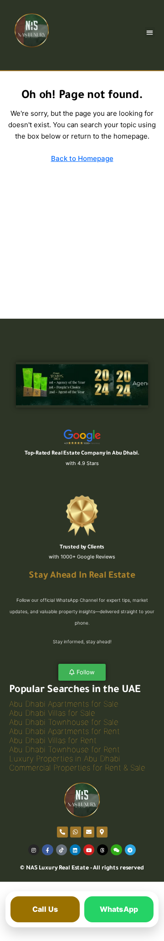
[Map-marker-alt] (102, 832)
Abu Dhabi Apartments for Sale (63, 703)
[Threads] (102, 849)
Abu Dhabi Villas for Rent (53, 740)
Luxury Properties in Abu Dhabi (64, 758)
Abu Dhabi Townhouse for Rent (64, 749)
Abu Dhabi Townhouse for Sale (63, 722)
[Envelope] (88, 832)
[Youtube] (88, 849)
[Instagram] (33, 849)
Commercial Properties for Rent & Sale (77, 767)
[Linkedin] (75, 849)
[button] (150, 32)
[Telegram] (130, 849)
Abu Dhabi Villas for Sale (52, 713)
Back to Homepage (82, 158)
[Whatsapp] (75, 832)
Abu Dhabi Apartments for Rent (64, 731)
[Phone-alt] (62, 832)
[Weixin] (116, 849)
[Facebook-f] (47, 849)
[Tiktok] (61, 849)
